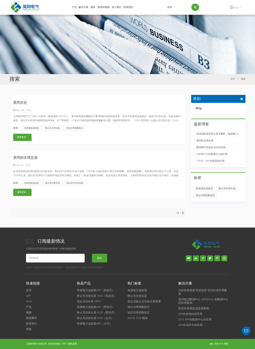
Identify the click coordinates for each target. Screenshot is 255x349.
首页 (232, 79)
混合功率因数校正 (205, 195)
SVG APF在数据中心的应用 (195, 319)
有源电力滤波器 (137, 290)
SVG (29, 301)
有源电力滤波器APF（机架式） (96, 290)
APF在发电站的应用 (190, 314)
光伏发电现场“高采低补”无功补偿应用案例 (202, 292)
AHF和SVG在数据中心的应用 (212, 154)
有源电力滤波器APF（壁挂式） (96, 307)
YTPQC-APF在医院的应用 (210, 161)
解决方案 (83, 7)
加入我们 (116, 7)
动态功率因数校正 (139, 312)
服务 (93, 7)
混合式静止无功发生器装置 (144, 301)
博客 (29, 329)
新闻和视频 (103, 7)
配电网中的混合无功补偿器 (211, 147)
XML (64, 344)
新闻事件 (31, 318)
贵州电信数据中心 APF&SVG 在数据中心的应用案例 (203, 301)
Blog (199, 108)
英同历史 (20, 103)
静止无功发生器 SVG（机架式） (97, 296)
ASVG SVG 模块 (138, 318)
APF (28, 296)
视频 (29, 312)
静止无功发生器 (227, 188)
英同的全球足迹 (204, 141)
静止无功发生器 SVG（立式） (95, 318)
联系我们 (128, 7)
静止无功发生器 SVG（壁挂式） (97, 312)
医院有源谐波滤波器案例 (193, 308)
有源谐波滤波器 (204, 188)
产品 (74, 7)
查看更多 (21, 137)
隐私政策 (72, 344)
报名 (99, 258)
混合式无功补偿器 (74, 183)
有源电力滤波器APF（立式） (94, 323)
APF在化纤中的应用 (190, 325)
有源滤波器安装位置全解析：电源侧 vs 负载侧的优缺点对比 (219, 134)
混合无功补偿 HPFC (89, 301)
